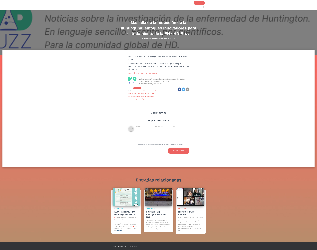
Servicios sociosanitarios (172, 2)
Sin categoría (137, 88)
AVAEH (129, 93)
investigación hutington (133, 99)
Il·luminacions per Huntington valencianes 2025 (157, 214)
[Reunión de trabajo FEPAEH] (190, 196)
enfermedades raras (149, 93)
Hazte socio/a (199, 2)
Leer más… (120, 230)
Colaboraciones (122, 246)
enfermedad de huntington (138, 93)
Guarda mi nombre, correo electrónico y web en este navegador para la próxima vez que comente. (160, 144)
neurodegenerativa (143, 99)
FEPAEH (114, 246)
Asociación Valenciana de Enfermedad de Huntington (145, 91)
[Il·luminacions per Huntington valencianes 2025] (158, 196)
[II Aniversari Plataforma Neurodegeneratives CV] (126, 196)
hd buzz (143, 96)
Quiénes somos (146, 2)
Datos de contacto (133, 246)
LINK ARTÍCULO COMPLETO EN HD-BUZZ (142, 73)
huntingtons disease (149, 96)
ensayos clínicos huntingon (134, 96)
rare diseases (152, 99)
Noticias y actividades (158, 2)
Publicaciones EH (187, 2)
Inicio (138, 2)
